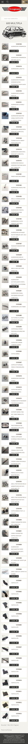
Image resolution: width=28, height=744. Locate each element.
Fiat (9, 18)
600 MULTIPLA (14, 18)
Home (5, 18)
